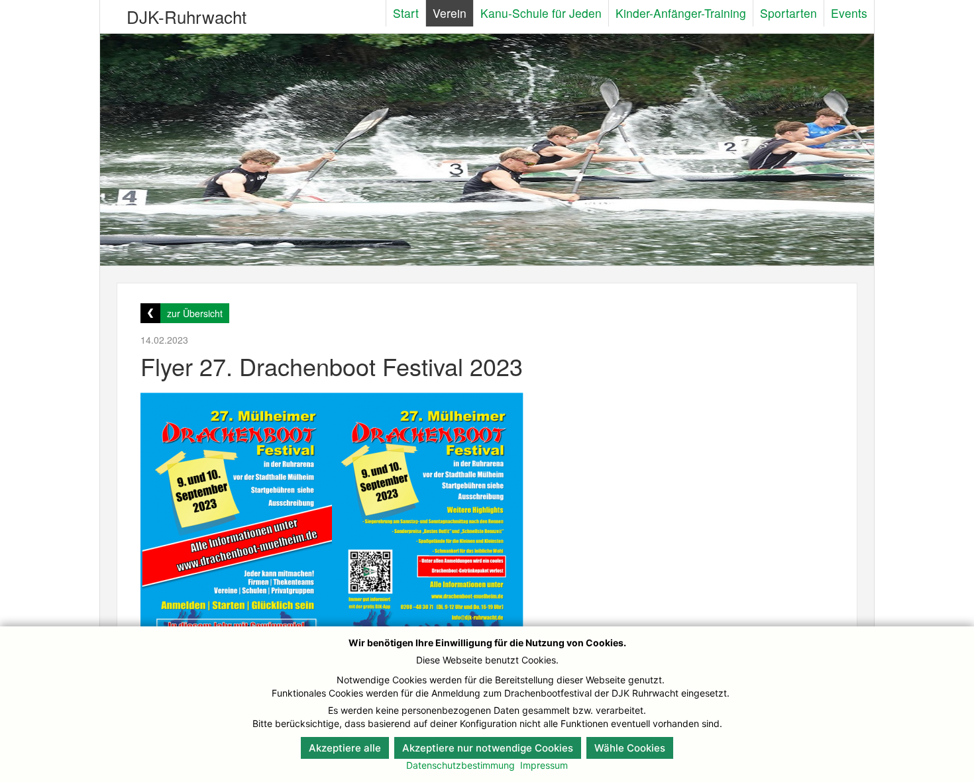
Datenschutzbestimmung (460, 765)
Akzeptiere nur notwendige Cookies (487, 748)
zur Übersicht (195, 313)
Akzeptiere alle (345, 748)
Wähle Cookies (629, 748)
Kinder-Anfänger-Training (681, 13)
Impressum (544, 765)
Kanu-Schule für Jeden (541, 13)
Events (849, 13)
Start (406, 13)
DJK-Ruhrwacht (186, 16)
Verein (449, 13)
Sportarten (788, 13)
